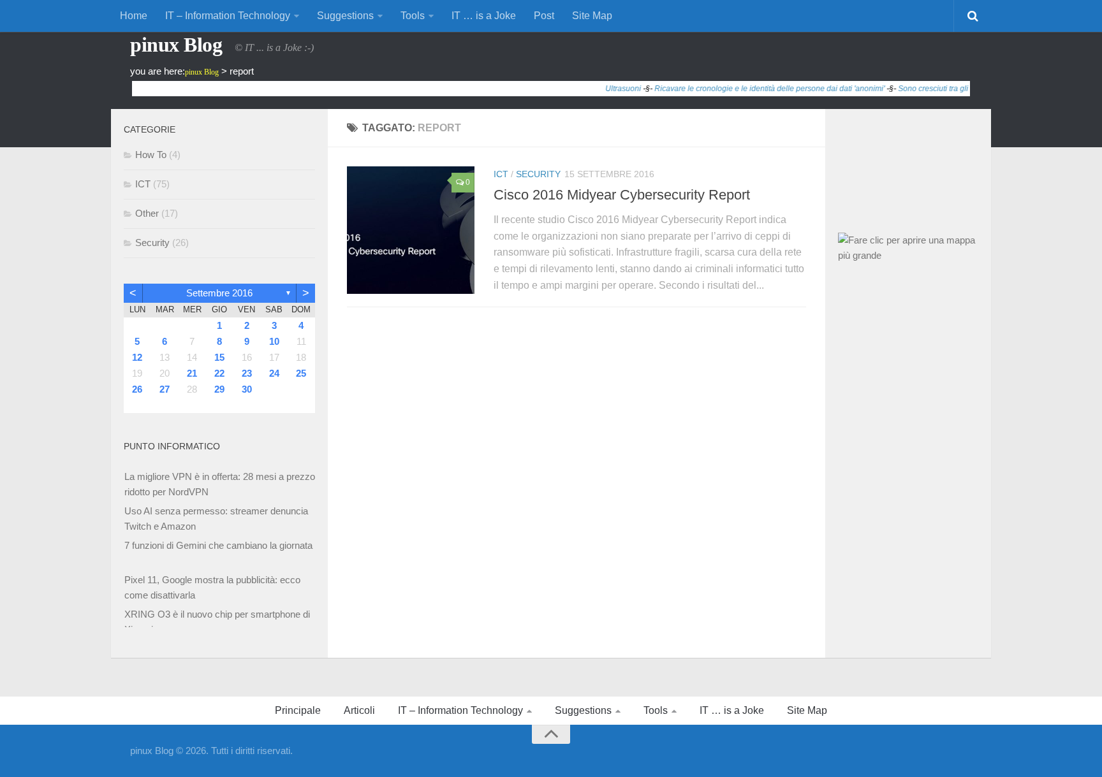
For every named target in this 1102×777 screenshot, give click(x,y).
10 (274, 341)
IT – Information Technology (227, 15)
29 (219, 389)
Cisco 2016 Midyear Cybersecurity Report (622, 195)
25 (301, 373)
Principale (298, 710)
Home (133, 15)
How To (150, 154)
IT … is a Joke (484, 15)
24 (274, 373)
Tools (412, 15)
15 (219, 357)
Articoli (359, 710)
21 (192, 373)
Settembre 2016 (219, 292)
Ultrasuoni (611, 88)
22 (219, 373)
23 (247, 373)
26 (137, 389)
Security (538, 174)
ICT (501, 174)
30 (247, 389)
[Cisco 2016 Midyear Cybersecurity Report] (410, 230)
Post (544, 15)
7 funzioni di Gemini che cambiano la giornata (218, 545)
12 (137, 357)
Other (147, 213)
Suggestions (345, 15)
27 (164, 389)
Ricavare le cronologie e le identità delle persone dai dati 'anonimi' (757, 88)
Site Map (592, 15)
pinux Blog (176, 44)
